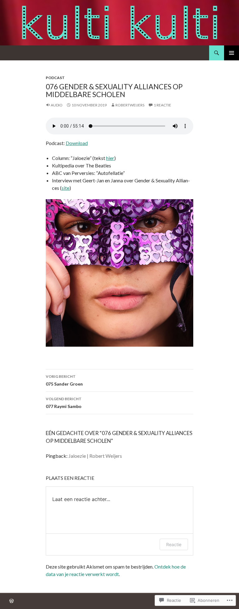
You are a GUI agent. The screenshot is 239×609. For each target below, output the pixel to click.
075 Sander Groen (64, 380)
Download (77, 143)
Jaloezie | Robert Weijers (95, 456)
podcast (55, 77)
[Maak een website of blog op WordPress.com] (11, 601)
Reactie (173, 544)
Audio (57, 105)
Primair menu (231, 52)
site (65, 188)
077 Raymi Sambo (64, 402)
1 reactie (162, 105)
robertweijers (129, 105)
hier (110, 158)
